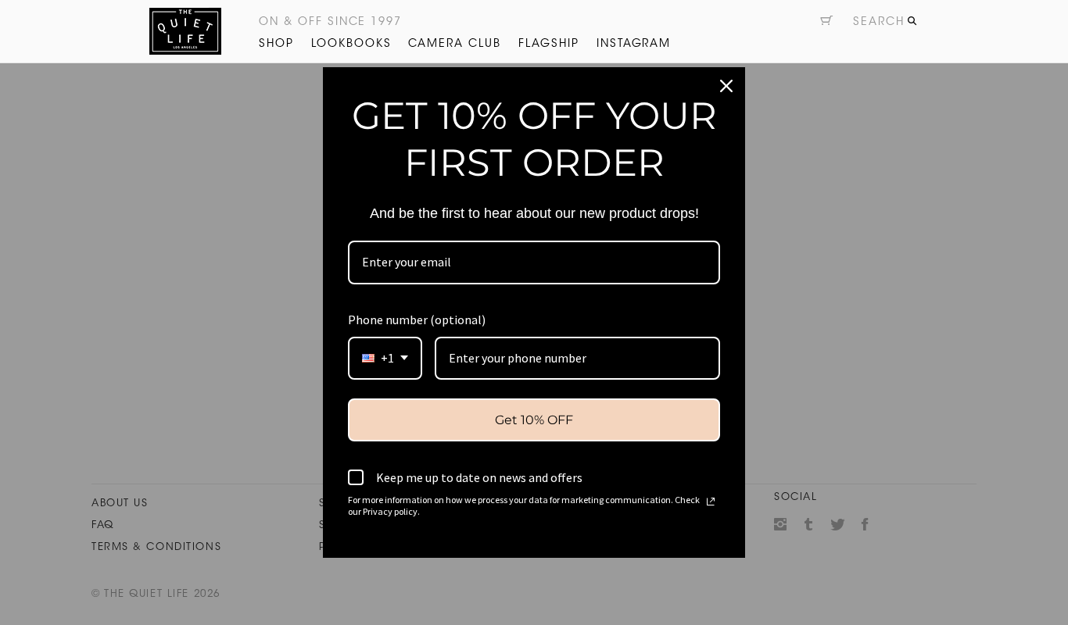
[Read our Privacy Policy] (710, 501)
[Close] (726, 86)
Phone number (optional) (417, 319)
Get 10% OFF (534, 419)
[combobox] (385, 358)
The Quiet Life (185, 31)
